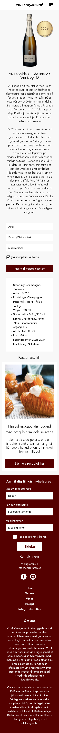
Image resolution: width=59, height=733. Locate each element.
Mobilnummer (14, 521)
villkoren (34, 257)
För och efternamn (17, 505)
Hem (29, 588)
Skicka (29, 546)
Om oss (29, 593)
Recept (29, 604)
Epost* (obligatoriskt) (18, 489)
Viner (29, 599)
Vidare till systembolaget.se (29, 269)
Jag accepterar (25, 257)
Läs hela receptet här (29, 463)
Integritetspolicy (29, 609)
